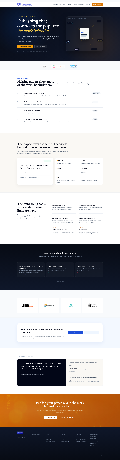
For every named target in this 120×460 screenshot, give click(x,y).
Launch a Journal (65, 444)
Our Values (92, 445)
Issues (80, 0)
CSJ (65, 0)
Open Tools (62, 4)
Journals (75, 4)
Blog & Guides (79, 434)
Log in (101, 0)
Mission (97, 455)
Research (55, 4)
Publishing (69, 4)
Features (63, 434)
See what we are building (92, 332)
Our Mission (93, 443)
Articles (76, 0)
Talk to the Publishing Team (66, 417)
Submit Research (95, 0)
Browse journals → (60, 281)
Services (63, 437)
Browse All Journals (50, 441)
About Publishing (94, 441)
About (84, 0)
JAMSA (61, 0)
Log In (102, 455)
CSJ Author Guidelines (81, 439)
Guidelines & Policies (80, 437)
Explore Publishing (40, 46)
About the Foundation (75, 332)
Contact (88, 0)
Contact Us (93, 448)
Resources (87, 4)
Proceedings (69, 0)
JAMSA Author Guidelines (81, 444)
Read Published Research (25, 46)
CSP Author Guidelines (81, 441)
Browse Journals (35, 437)
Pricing (62, 439)
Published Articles (36, 434)
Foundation (81, 4)
